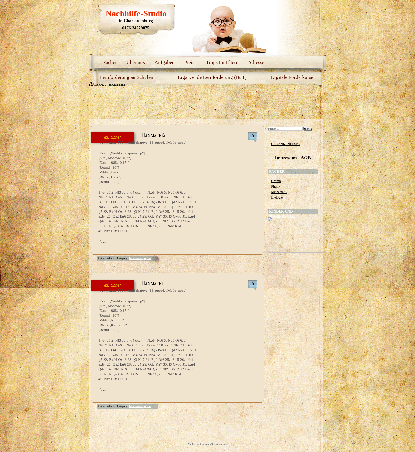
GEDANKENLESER (285, 144)
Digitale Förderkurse (292, 77)
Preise (190, 62)
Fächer (110, 62)
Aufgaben (164, 62)
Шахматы (151, 283)
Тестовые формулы (140, 258)
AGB (306, 157)
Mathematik (279, 192)
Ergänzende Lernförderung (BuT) (212, 77)
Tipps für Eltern (222, 62)
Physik (275, 186)
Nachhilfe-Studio (136, 13)
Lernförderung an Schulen (126, 77)
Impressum (286, 157)
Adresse (256, 62)
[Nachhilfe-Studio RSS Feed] (300, 9)
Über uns (135, 62)
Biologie (277, 197)
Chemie (276, 181)
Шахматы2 (152, 135)
